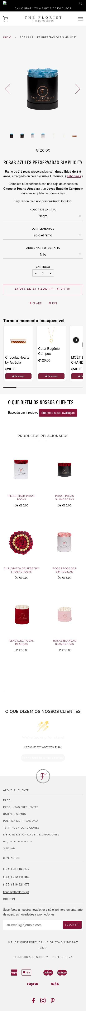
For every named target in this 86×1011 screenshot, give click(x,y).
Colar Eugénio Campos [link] (49, 351)
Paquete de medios (17, 841)
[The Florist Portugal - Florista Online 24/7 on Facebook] (33, 1001)
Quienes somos (14, 814)
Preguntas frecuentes (20, 807)
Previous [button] (10, 88)
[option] (43, 88)
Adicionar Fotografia (43, 247)
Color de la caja (43, 209)
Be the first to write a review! (43, 758)
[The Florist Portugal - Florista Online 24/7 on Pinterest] (53, 1001)
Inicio (7, 37)
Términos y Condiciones (21, 827)
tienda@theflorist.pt (16, 892)
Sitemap (9, 848)
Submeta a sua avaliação (58, 413)
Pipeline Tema (62, 957)
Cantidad (43, 266)
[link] (18, 340)
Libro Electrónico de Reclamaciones (31, 834)
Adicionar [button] (18, 376)
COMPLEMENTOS (43, 228)
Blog (7, 800)
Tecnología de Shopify (30, 957)
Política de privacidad (20, 820)
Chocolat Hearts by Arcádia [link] (17, 360)
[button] (76, 340)
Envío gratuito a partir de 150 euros (43, 8)
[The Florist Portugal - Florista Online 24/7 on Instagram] (43, 1001)
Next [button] (75, 88)
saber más (74, 176)
